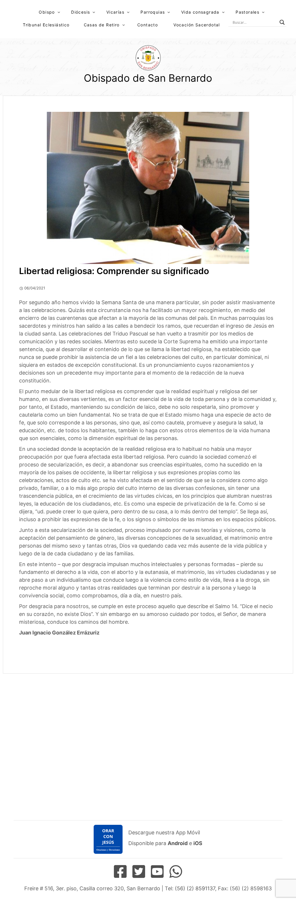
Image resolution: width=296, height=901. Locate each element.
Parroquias (152, 12)
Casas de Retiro (102, 24)
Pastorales (247, 12)
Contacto (147, 24)
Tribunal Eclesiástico (46, 24)
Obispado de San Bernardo (148, 78)
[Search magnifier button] (282, 22)
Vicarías (115, 12)
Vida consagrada (200, 12)
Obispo (47, 12)
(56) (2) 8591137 (195, 888)
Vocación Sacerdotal (196, 24)
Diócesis (80, 12)
